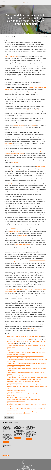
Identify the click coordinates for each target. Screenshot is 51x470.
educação (13, 228)
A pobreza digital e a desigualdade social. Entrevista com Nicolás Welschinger (26, 363)
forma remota (32, 125)
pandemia (32, 297)
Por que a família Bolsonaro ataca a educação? (19, 397)
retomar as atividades (18, 125)
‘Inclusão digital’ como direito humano (16, 366)
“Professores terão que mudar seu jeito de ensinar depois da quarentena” (25, 356)
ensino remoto (9, 143)
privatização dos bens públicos (14, 169)
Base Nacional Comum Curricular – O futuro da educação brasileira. (24, 336)
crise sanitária (14, 162)
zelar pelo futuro (32, 328)
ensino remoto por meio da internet (26, 93)
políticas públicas (40, 166)
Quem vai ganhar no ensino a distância (16, 375)
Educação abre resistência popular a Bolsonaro (19, 403)
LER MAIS (6, 442)
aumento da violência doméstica (22, 244)
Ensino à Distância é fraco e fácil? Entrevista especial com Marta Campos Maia (27, 377)
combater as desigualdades (11, 56)
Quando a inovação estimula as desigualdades (18, 365)
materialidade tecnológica (12, 183)
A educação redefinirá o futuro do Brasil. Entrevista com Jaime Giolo (24, 379)
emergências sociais (14, 231)
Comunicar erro (9, 417)
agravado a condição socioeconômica (26, 151)
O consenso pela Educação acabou (16, 390)
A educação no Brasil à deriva (14, 392)
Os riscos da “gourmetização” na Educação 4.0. (19, 339)
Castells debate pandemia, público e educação (18, 357)
